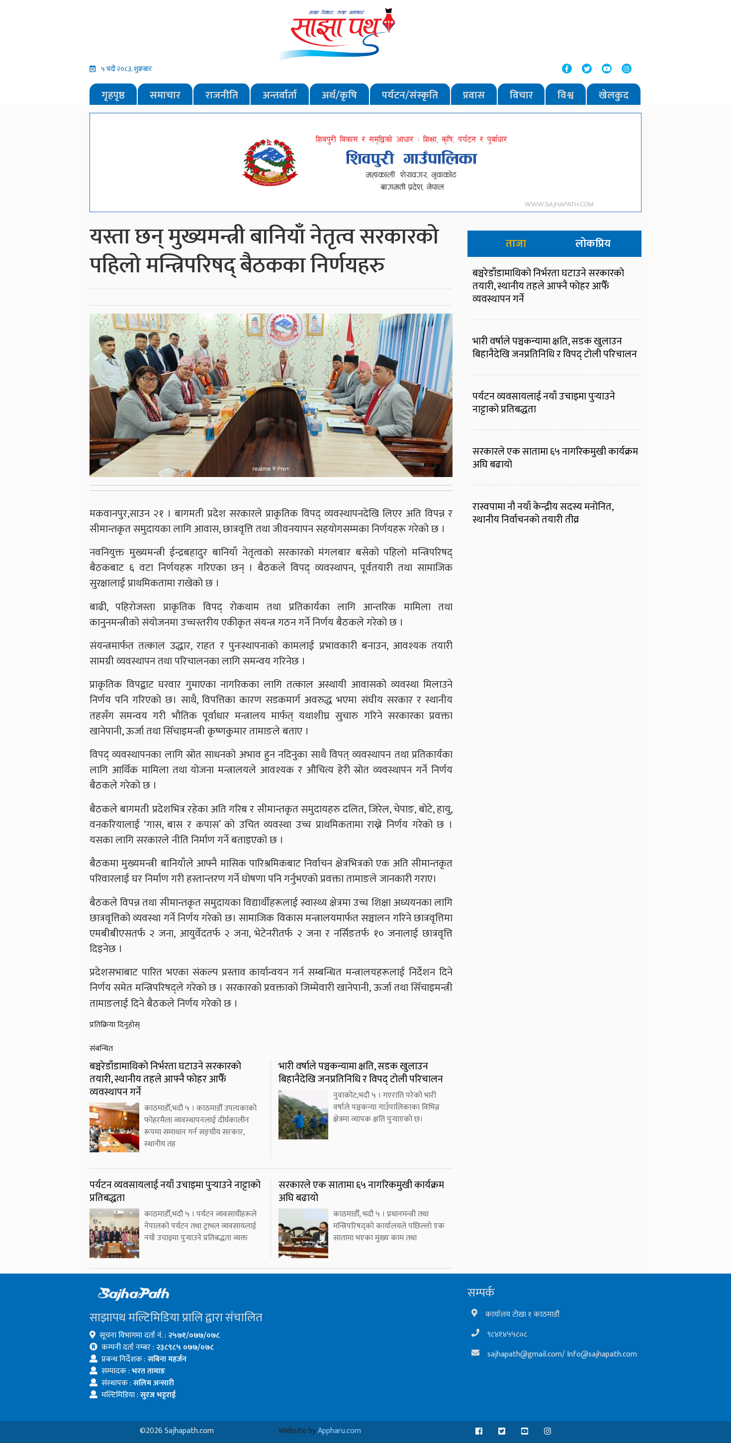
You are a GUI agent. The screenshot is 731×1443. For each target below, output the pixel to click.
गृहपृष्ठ (113, 95)
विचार (521, 95)
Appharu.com (339, 1431)
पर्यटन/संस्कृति (410, 95)
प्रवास (474, 95)
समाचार (165, 95)
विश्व (565, 95)
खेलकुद (614, 95)
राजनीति (221, 95)
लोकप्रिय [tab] (593, 244)
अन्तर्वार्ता (280, 95)
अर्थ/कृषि (339, 95)
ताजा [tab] (516, 244)
